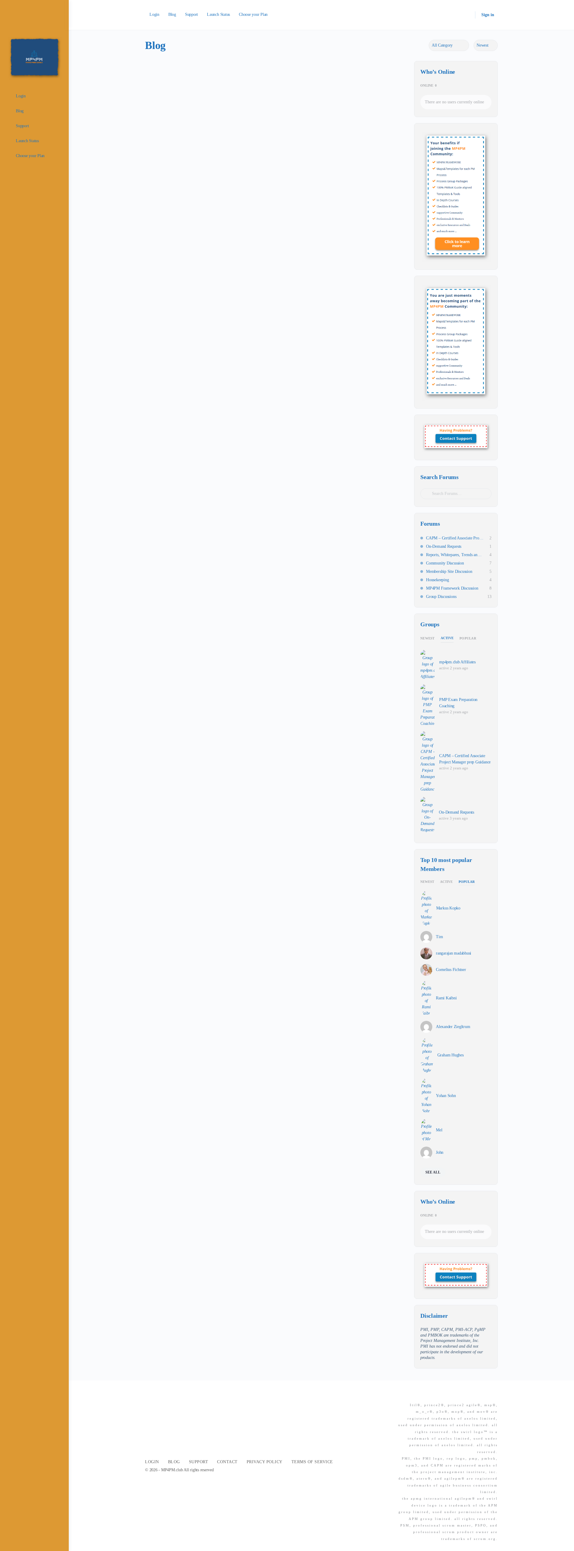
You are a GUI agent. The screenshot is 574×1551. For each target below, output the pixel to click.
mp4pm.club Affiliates (457, 662)
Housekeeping (437, 580)
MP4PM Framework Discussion (452, 588)
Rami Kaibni (446, 998)
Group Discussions (441, 596)
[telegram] (494, 1394)
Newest (427, 638)
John (439, 1152)
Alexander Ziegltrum (453, 1026)
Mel (439, 1130)
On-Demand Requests (443, 546)
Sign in (487, 15)
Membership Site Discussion (449, 571)
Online (428, 85)
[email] (461, 1394)
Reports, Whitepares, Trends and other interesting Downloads (454, 555)
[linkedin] (483, 1394)
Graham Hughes (450, 1055)
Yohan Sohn (446, 1095)
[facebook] (472, 1394)
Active (447, 638)
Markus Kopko (448, 908)
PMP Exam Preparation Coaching (458, 702)
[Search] (467, 15)
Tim (439, 937)
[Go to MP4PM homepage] (34, 56)
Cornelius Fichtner (451, 969)
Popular (467, 638)
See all (432, 1172)
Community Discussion (445, 563)
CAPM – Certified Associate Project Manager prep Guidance (454, 538)
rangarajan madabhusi (453, 953)
